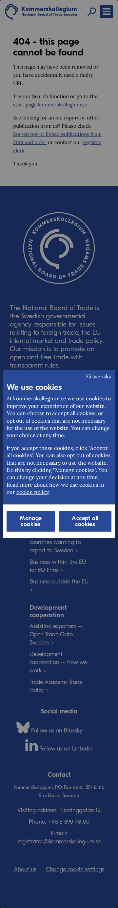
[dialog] (59, 454)
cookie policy (32, 492)
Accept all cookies (85, 521)
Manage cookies (31, 521)
